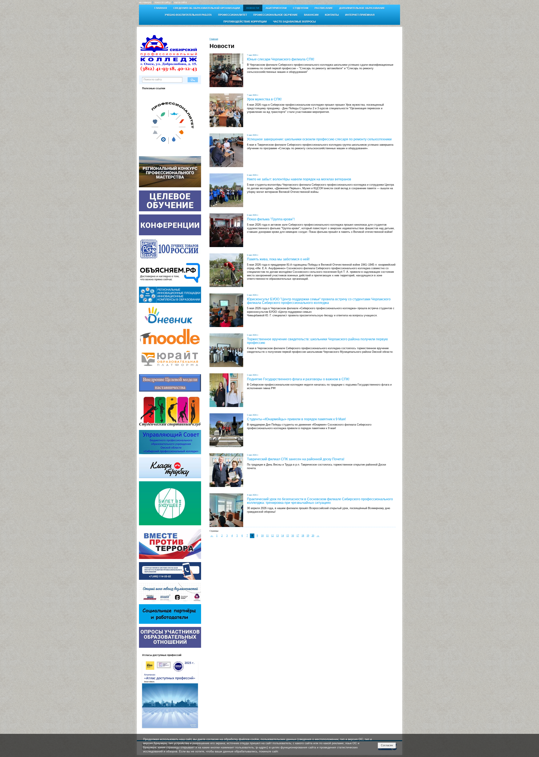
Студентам (300, 8)
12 (272, 535)
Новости (252, 8)
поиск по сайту (163, 2)
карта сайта (180, 2)
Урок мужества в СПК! (264, 99)
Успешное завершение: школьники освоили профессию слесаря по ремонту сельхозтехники (319, 139)
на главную (145, 2)
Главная (160, 8)
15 (287, 535)
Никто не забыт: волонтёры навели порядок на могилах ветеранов (299, 179)
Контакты (332, 14)
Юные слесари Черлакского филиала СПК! (280, 59)
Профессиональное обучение (275, 14)
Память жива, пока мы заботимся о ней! (278, 259)
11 (267, 535)
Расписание (324, 8)
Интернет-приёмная (360, 14)
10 (262, 535)
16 (292, 535)
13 (277, 535)
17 (297, 535)
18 (303, 535)
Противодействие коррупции (245, 21)
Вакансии (311, 14)
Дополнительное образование (362, 8)
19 (308, 535)
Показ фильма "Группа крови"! (271, 219)
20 (313, 535)
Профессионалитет (232, 14)
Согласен (387, 745)
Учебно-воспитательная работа (188, 14)
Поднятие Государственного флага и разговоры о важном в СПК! (298, 379)
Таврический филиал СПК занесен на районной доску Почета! (295, 459)
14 (282, 535)
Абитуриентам (276, 8)
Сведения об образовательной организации (206, 8)
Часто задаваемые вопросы (294, 21)
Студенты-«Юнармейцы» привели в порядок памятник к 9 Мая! (296, 419)
